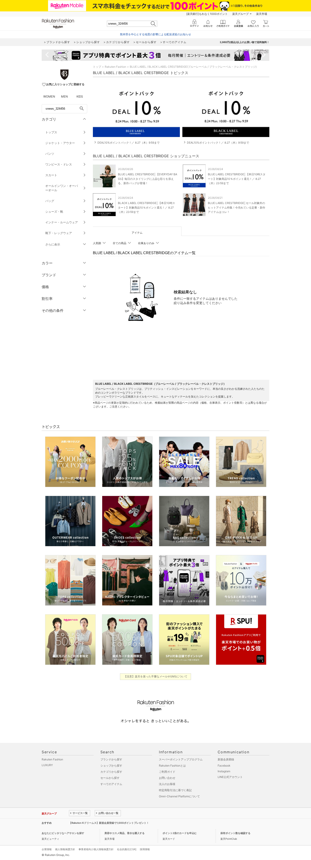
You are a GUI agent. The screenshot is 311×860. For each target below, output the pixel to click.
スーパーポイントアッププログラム (181, 759)
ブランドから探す (111, 759)
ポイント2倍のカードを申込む (180, 833)
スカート (51, 175)
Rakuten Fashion (115, 66)
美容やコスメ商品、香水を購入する (125, 833)
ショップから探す (111, 765)
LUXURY (47, 765)
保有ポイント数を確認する (235, 833)
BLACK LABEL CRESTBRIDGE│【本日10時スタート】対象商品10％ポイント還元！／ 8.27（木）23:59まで (146, 207)
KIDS (79, 96)
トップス (51, 132)
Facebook (224, 765)
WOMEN (49, 96)
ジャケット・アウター (60, 143)
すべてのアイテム (111, 784)
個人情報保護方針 (65, 849)
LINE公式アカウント (230, 777)
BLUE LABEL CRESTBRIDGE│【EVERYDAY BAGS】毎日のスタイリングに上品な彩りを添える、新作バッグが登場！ (147, 179)
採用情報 (145, 849)
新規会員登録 (226, 759)
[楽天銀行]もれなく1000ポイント (207, 13)
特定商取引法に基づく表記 (175, 790)
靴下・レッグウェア (58, 233)
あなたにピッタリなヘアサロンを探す (63, 833)
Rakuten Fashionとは (172, 765)
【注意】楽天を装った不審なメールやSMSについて (155, 676)
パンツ (49, 153)
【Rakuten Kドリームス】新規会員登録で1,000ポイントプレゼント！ (109, 822)
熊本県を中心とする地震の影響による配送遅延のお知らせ (155, 34)
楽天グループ (240, 13)
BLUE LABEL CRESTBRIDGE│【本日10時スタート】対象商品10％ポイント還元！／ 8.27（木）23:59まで (236, 179)
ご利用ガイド (167, 771)
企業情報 (47, 849)
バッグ (49, 201)
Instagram (224, 771)
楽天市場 (261, 13)
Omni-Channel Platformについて (179, 796)
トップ (97, 66)
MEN (64, 96)
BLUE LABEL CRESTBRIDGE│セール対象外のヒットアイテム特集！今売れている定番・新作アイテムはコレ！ (236, 207)
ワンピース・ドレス (58, 164)
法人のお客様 (167, 784)
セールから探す (110, 778)
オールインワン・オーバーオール (61, 188)
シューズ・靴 (54, 211)
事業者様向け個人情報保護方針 (96, 849)
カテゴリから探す (111, 771)
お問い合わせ (167, 778)
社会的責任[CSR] (126, 849)
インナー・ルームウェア (61, 222)
